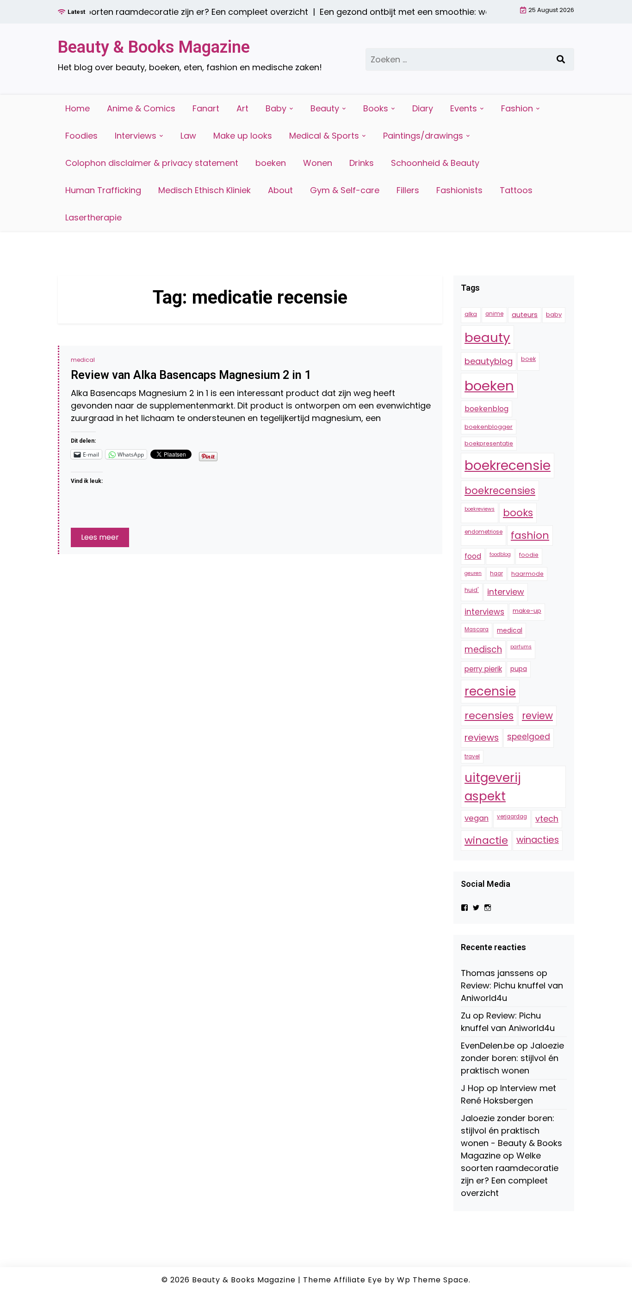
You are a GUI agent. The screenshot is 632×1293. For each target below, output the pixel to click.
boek (528, 359)
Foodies (81, 135)
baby (554, 315)
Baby (276, 108)
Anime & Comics (141, 108)
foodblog (500, 554)
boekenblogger (489, 426)
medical (83, 360)
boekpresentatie (489, 443)
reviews (482, 738)
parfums (521, 647)
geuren (473, 573)
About (280, 190)
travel (472, 756)
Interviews (135, 135)
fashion (530, 536)
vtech (546, 818)
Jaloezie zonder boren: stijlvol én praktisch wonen (512, 1058)
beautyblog (489, 361)
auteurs (525, 315)
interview (505, 592)
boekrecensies (500, 490)
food (473, 556)
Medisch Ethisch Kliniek (204, 190)
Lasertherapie (93, 217)
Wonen (317, 163)
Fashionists (459, 190)
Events (463, 108)
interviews (484, 611)
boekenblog (486, 409)
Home (77, 108)
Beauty (324, 108)
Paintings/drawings (423, 135)
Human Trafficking (103, 190)
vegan (477, 818)
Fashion (517, 108)
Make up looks (242, 135)
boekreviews (480, 509)
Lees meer (100, 537)
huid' (472, 590)
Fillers (408, 190)
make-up (527, 610)
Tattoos (516, 190)
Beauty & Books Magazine (154, 47)
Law (188, 135)
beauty (487, 338)
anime (494, 314)
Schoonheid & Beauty (435, 163)
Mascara (477, 630)
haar (496, 573)
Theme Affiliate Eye (342, 1280)
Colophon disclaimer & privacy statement (151, 163)
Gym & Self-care (344, 190)
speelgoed (528, 737)
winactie (486, 840)
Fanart (205, 108)
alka (471, 314)
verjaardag (512, 816)
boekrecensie (508, 466)
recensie (490, 691)
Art (242, 108)
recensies (489, 715)
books (518, 513)
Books (375, 108)
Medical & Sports (324, 135)
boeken (270, 163)
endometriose (483, 532)
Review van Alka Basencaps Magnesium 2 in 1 (191, 375)
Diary (422, 108)
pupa (518, 669)
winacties (537, 839)
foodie (529, 555)
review (537, 715)
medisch (483, 650)
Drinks (361, 163)
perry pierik (483, 669)
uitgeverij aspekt (493, 787)
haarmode (527, 574)
